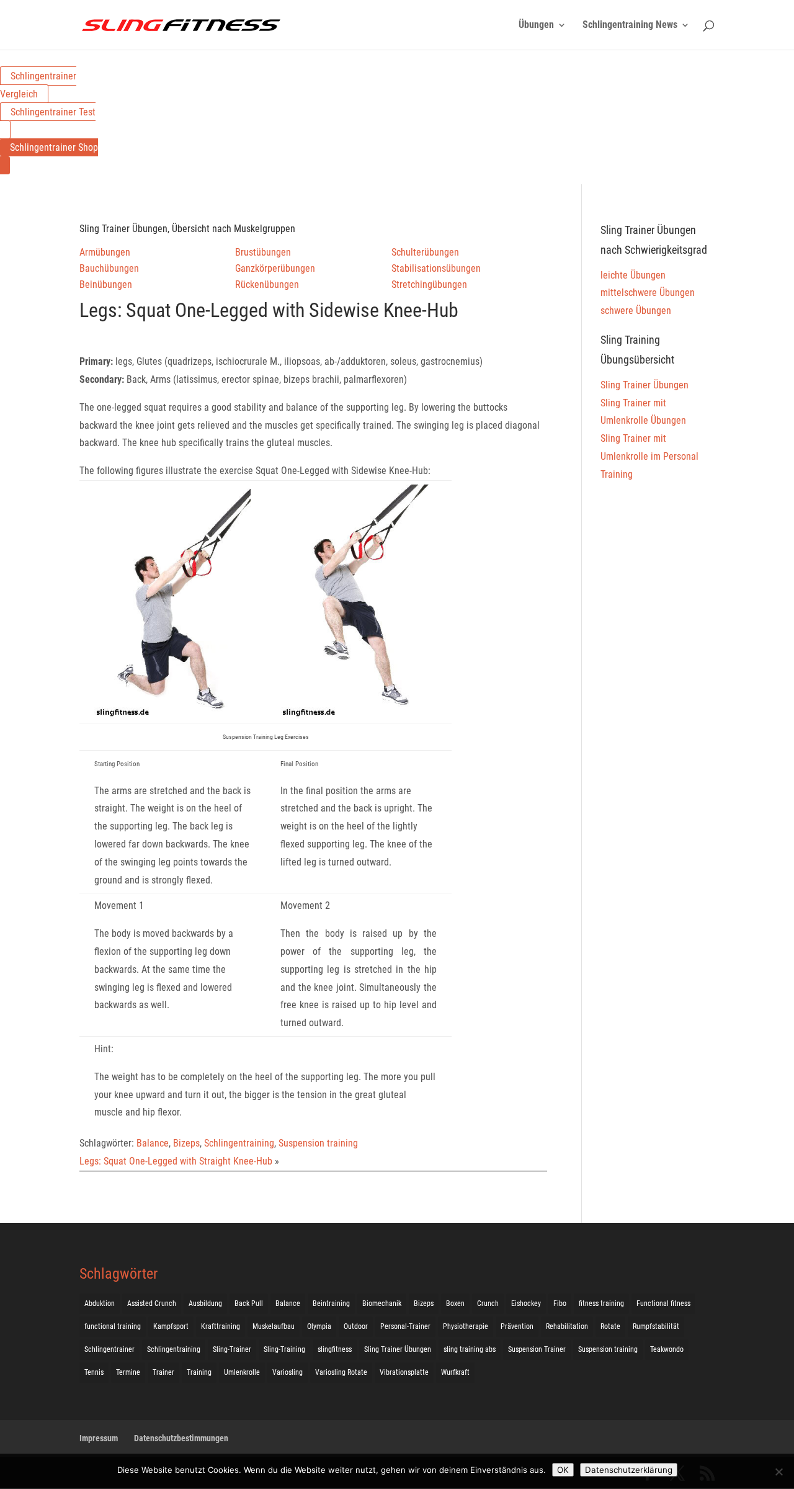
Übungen (536, 25)
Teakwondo (667, 1349)
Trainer (163, 1372)
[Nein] (778, 1471)
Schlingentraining (239, 1143)
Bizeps (186, 1143)
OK (563, 1470)
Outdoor (356, 1326)
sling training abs (470, 1349)
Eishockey (526, 1303)
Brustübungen (263, 252)
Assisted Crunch (151, 1303)
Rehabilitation (567, 1326)
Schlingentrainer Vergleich (38, 85)
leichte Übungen (633, 275)
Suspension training (318, 1143)
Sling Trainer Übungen (644, 385)
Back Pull (248, 1303)
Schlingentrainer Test (53, 112)
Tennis (94, 1372)
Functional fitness (663, 1303)
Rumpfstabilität (656, 1326)
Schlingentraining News (629, 25)
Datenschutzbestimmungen (181, 1438)
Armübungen (104, 252)
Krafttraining (220, 1326)
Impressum (98, 1438)
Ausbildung (205, 1303)
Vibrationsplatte (404, 1372)
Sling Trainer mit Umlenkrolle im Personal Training (649, 456)
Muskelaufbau (273, 1326)
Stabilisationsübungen (436, 268)
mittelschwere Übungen (647, 292)
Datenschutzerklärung (628, 1470)
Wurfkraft (455, 1372)
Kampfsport (171, 1326)
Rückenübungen (267, 284)
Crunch (488, 1303)
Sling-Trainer (232, 1349)
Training (199, 1372)
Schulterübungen (425, 252)
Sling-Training (284, 1349)
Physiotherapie (465, 1326)
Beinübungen (105, 284)
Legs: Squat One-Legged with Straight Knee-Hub (175, 1161)
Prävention (517, 1326)
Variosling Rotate (341, 1372)
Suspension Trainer (537, 1349)
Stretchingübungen (429, 284)
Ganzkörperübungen (275, 268)
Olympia (319, 1326)
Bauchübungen (109, 268)
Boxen (455, 1303)
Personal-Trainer (405, 1326)
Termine (128, 1372)
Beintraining (331, 1303)
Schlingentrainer (109, 1349)
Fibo (559, 1303)
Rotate (610, 1326)
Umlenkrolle (242, 1372)
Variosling (287, 1372)
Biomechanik (381, 1303)
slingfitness (335, 1349)
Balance (152, 1143)
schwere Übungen (635, 310)
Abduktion (99, 1303)
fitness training (601, 1303)
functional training (112, 1326)
